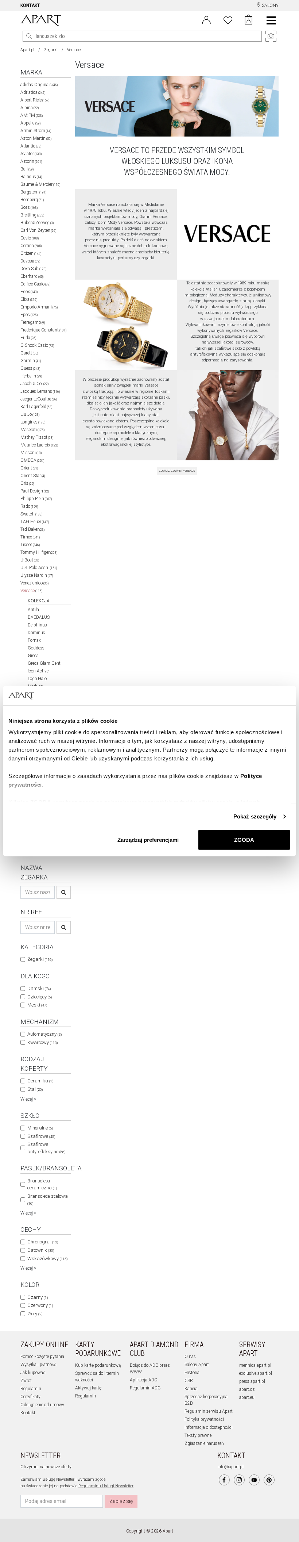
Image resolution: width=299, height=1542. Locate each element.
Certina (31, 245)
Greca (33, 655)
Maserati (32, 429)
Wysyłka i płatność (38, 1364)
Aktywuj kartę (88, 1388)
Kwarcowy (42, 1042)
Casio (29, 238)
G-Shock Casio (37, 345)
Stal (35, 1089)
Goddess (36, 648)
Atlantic (30, 146)
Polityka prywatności (204, 1419)
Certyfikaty (30, 1396)
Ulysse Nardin (36, 575)
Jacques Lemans (40, 391)
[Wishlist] (228, 19)
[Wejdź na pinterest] (269, 1479)
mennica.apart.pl (255, 1365)
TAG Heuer (34, 521)
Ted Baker (32, 529)
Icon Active (38, 671)
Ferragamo (32, 322)
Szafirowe (41, 1136)
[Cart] (248, 20)
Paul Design (34, 491)
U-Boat (29, 560)
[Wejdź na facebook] (224, 1479)
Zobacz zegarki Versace (177, 470)
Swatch (31, 514)
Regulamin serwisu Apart (209, 1411)
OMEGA (32, 460)
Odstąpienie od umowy (42, 1404)
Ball (27, 169)
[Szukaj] (64, 892)
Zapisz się (121, 1501)
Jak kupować (32, 1372)
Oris (27, 483)
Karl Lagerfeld (36, 406)
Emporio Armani (39, 307)
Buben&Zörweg (37, 222)
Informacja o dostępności (209, 1427)
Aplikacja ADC (143, 1379)
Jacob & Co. (34, 383)
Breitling (32, 215)
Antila (33, 609)
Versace (31, 590)
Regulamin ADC (145, 1388)
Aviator (31, 153)
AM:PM (31, 115)
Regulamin (30, 1388)
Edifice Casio (35, 284)
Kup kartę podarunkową (98, 1365)
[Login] (206, 19)
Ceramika (40, 1080)
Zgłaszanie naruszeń (204, 1443)
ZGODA (244, 839)
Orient (29, 468)
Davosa (30, 261)
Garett (29, 353)
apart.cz (247, 1389)
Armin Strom (35, 130)
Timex (30, 537)
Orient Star (32, 475)
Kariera (191, 1388)
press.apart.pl (252, 1381)
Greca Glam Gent (44, 663)
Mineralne (40, 1128)
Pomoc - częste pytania (42, 1356)
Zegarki (51, 49)
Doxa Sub (33, 268)
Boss (29, 207)
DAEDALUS (39, 617)
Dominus (36, 632)
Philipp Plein (36, 498)
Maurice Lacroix (39, 445)
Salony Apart (197, 1364)
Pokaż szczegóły (255, 816)
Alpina (29, 107)
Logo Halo (37, 678)
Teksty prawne (198, 1435)
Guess (30, 368)
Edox (29, 291)
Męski (37, 1005)
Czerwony (40, 1305)
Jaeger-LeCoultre (38, 399)
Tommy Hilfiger (38, 552)
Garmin (30, 360)
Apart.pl (27, 49)
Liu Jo (29, 414)
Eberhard (31, 276)
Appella (30, 123)
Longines (32, 422)
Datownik (40, 1250)
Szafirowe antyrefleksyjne (46, 1148)
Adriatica (32, 92)
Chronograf (42, 1241)
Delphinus (37, 625)
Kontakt (27, 1412)
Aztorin (31, 161)
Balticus (31, 176)
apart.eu (247, 1397)
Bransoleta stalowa (47, 1199)
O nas (190, 1356)
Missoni (31, 452)
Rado (29, 506)
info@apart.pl (230, 1466)
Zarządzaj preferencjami (148, 839)
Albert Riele (34, 100)
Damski (39, 988)
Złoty (34, 1313)
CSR (189, 1380)
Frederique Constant (43, 330)
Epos (29, 314)
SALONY (270, 5)
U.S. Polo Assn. (38, 567)
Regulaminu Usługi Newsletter (105, 1486)
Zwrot (26, 1380)
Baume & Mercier (40, 184)
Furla (28, 337)
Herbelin (31, 376)
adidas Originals (39, 84)
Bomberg (32, 199)
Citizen (30, 253)
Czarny (37, 1297)
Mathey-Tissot (36, 437)
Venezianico (34, 583)
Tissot (30, 544)
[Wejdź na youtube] (254, 1479)
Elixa (28, 299)
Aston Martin (35, 138)
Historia (192, 1372)
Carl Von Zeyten (38, 230)
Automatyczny (44, 1034)
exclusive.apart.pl (255, 1373)
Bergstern (33, 192)
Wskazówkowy (47, 1258)
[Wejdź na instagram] (239, 1479)
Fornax (34, 640)
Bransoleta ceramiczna (42, 1184)
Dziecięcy (39, 997)
